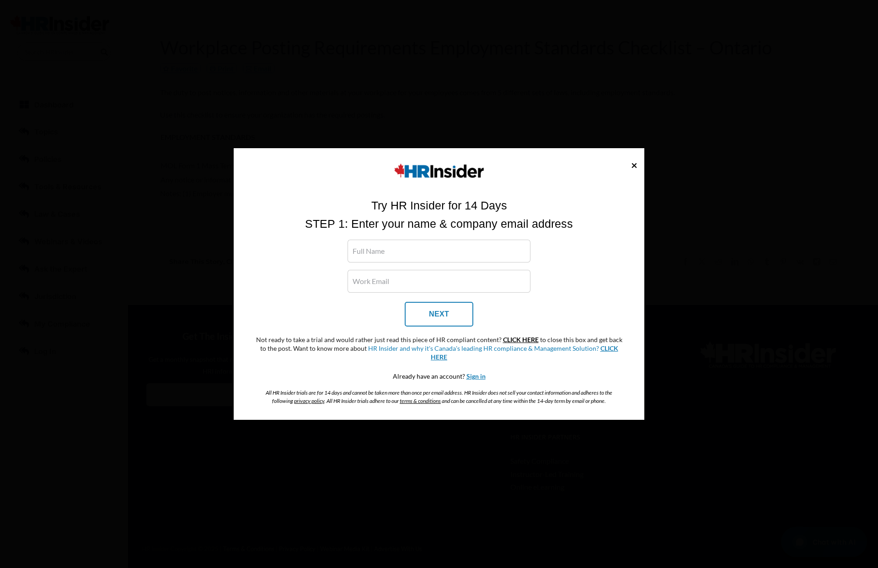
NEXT (439, 314)
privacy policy (309, 400)
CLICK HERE (521, 339)
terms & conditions (420, 400)
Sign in (476, 376)
